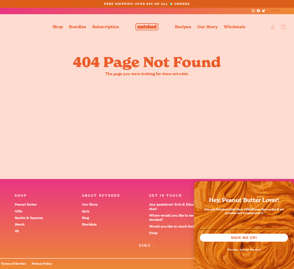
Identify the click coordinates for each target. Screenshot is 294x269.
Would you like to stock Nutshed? (176, 226)
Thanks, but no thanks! (244, 249)
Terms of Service (13, 263)
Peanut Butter (26, 204)
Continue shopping (147, 80)
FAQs (153, 233)
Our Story (207, 26)
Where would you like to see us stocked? (174, 218)
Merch (20, 224)
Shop (58, 26)
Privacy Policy (42, 263)
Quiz (86, 211)
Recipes (183, 26)
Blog (85, 218)
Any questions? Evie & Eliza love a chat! (176, 207)
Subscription (105, 26)
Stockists (89, 224)
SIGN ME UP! (244, 238)
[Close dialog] (289, 185)
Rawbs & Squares (29, 218)
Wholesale (234, 26)
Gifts (18, 211)
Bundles (77, 26)
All (17, 231)
